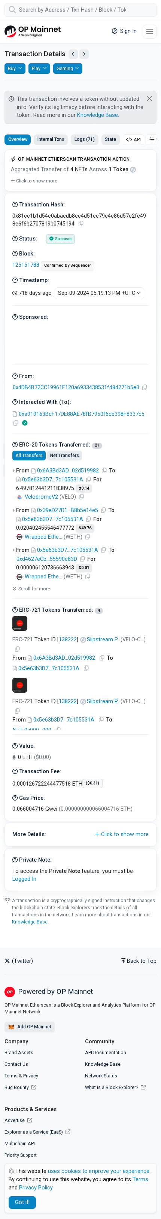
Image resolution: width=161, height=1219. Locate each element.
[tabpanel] (80, 520)
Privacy (30, 1076)
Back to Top (142, 961)
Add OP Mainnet (33, 1026)
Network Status (101, 1076)
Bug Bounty (16, 1087)
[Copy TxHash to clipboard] (81, 224)
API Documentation (105, 1052)
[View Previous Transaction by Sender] (73, 54)
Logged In (24, 879)
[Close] (149, 98)
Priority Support (20, 1155)
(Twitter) (21, 961)
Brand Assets (18, 1052)
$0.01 (84, 567)
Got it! (22, 1202)
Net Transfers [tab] (64, 455)
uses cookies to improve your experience (98, 1171)
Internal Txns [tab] (50, 139)
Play (36, 68)
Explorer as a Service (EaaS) (34, 1132)
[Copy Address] (144, 387)
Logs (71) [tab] (85, 139)
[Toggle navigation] (150, 32)
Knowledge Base (97, 115)
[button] (34, 181)
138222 (68, 639)
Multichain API (19, 1143)
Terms (11, 1076)
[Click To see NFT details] (19, 623)
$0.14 (84, 488)
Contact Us (16, 1064)
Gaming (65, 68)
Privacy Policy (35, 1188)
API (137, 139)
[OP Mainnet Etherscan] (32, 31)
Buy (12, 68)
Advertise (15, 1120)
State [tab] (110, 139)
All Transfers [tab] (29, 455)
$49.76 (85, 528)
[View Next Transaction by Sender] (84, 54)
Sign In (128, 31)
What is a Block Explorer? (112, 1087)
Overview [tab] (17, 139)
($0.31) (92, 783)
